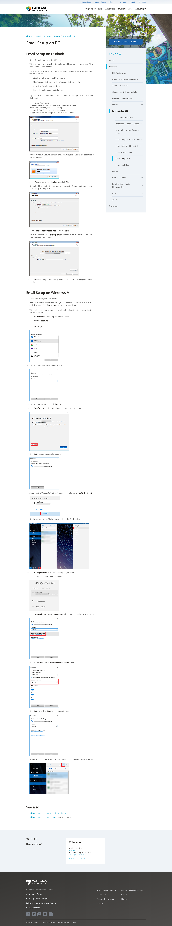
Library (124, 899)
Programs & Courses (93, 9)
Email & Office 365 (69, 36)
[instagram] (39, 914)
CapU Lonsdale (33, 907)
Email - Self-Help (122, 165)
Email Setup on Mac (123, 152)
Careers (124, 894)
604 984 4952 (74, 850)
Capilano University (42, 8)
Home (31, 36)
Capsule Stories (100, 2)
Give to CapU (86, 2)
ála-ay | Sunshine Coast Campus (41, 903)
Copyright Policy (63, 923)
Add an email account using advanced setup (48, 813)
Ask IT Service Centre (126, 42)
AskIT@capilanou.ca (77, 855)
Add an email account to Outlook (43, 817)
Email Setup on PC (123, 158)
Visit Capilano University (107, 890)
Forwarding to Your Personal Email (127, 131)
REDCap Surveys (119, 73)
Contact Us (101, 894)
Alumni (111, 2)
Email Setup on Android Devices (128, 139)
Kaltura (115, 171)
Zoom (114, 199)
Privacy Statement (49, 923)
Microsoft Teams (119, 177)
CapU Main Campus (35, 894)
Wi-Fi (114, 193)
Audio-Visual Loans (120, 85)
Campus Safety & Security (132, 890)
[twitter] (34, 914)
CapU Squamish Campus (37, 898)
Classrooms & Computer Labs (124, 92)
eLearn (115, 104)
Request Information (105, 899)
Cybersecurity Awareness (122, 98)
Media (75, 923)
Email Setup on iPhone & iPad (128, 146)
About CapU (141, 9)
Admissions (110, 9)
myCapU (132, 2)
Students (57, 36)
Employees (122, 2)
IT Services (47, 36)
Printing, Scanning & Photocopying (121, 185)
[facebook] (28, 914)
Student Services (125, 9)
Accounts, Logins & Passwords (125, 79)
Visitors (112, 60)
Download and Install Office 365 (128, 124)
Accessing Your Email (124, 117)
